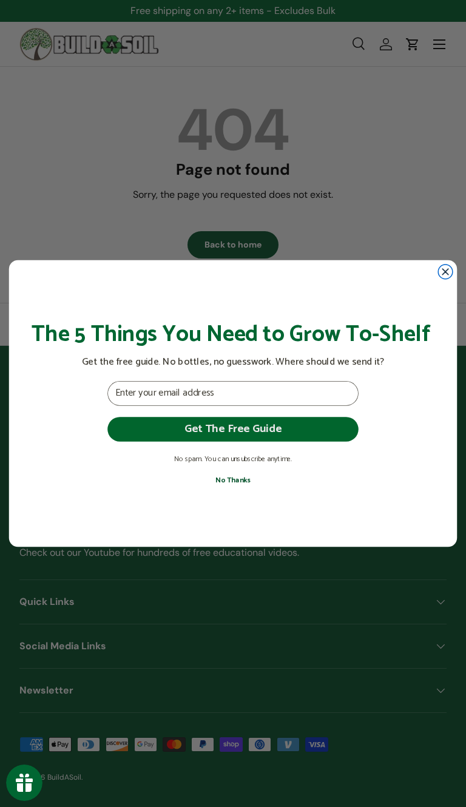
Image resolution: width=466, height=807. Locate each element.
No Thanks (233, 480)
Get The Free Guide (233, 428)
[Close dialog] (445, 272)
